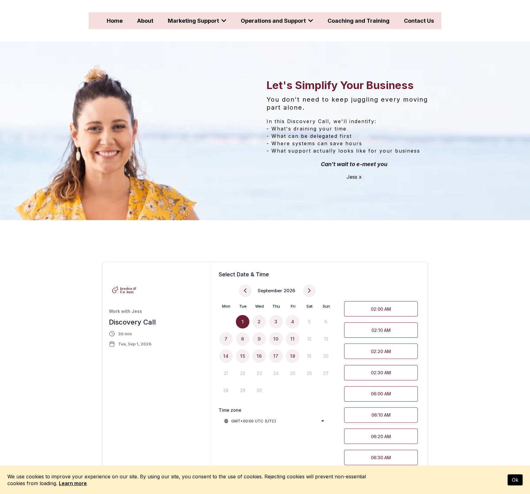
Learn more (73, 483)
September (270, 291)
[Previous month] (245, 291)
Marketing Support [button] (194, 21)
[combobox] (274, 421)
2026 (289, 291)
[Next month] (309, 291)
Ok (515, 480)
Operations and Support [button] (274, 21)
